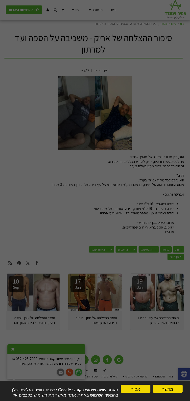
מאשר (167, 389)
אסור (135, 389)
